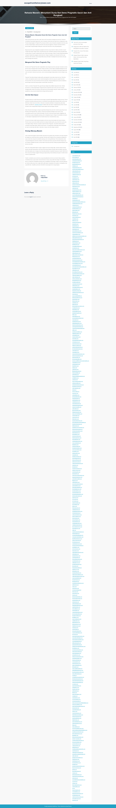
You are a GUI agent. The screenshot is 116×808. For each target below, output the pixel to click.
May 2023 (75, 137)
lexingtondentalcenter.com (77, 348)
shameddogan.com (76, 608)
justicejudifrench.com (76, 485)
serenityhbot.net (75, 629)
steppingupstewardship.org (77, 682)
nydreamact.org (75, 205)
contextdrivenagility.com (77, 478)
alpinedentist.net (75, 225)
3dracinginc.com (75, 419)
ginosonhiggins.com (76, 519)
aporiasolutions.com (76, 600)
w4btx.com (74, 330)
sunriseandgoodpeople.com (77, 535)
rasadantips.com (75, 177)
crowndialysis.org (75, 352)
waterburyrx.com (75, 569)
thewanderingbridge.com (77, 487)
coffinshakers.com (76, 482)
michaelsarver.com (76, 342)
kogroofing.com (75, 224)
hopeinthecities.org (76, 398)
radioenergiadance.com (77, 227)
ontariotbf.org (74, 198)
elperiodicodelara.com (76, 159)
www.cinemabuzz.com (76, 694)
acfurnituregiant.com (76, 172)
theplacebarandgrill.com (77, 567)
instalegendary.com (76, 200)
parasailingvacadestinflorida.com (78, 754)
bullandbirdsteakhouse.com (77, 670)
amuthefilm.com (75, 451)
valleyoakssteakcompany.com (78, 576)
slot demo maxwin (38, 104)
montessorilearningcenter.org (78, 740)
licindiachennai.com (76, 162)
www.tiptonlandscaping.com (77, 680)
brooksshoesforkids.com (77, 596)
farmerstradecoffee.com (77, 614)
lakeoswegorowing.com (77, 774)
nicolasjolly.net (75, 454)
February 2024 (76, 114)
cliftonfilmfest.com (76, 285)
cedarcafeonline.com (76, 171)
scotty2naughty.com (76, 472)
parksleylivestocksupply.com (78, 384)
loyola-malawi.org (75, 391)
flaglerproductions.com (76, 437)
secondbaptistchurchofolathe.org (78, 779)
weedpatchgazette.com (77, 313)
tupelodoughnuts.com (76, 321)
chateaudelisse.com (76, 234)
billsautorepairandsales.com (77, 737)
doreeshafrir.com (75, 473)
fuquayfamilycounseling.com (78, 776)
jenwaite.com (75, 764)
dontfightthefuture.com (76, 280)
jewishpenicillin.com (76, 357)
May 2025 (75, 79)
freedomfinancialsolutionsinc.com (78, 646)
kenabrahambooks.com (77, 448)
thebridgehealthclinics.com (77, 605)
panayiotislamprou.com (77, 230)
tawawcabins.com (75, 299)
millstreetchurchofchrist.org (77, 752)
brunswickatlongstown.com (77, 494)
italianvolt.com (75, 304)
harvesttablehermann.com (77, 263)
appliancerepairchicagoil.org (77, 196)
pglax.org (74, 530)
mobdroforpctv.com (76, 401)
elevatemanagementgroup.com (78, 766)
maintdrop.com (75, 218)
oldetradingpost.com (76, 253)
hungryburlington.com (76, 492)
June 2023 (76, 134)
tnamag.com (74, 595)
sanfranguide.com (75, 415)
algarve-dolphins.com (76, 516)
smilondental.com (75, 335)
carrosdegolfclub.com (76, 265)
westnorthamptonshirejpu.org (78, 239)
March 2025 (76, 84)
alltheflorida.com (75, 747)
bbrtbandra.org (75, 212)
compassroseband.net (76, 590)
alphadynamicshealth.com (77, 757)
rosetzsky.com (75, 465)
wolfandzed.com (75, 690)
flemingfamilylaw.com (76, 771)
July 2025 (75, 74)
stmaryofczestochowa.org (77, 484)
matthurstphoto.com (76, 745)
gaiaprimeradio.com (76, 502)
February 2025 (76, 87)
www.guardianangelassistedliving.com (79, 730)
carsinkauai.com (75, 750)
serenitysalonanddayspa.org (77, 169)
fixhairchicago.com (76, 579)
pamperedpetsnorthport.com (77, 318)
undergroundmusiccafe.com (77, 796)
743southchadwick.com (77, 275)
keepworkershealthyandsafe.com (78, 201)
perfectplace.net (75, 374)
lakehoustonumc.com (76, 624)
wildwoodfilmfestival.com (77, 237)
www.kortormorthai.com (77, 651)
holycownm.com (75, 550)
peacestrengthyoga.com (77, 644)
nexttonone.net (75, 627)
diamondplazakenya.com (77, 733)
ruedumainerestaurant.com (77, 463)
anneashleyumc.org (76, 655)
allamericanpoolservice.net (77, 355)
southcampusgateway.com (77, 232)
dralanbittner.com (75, 309)
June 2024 (76, 104)
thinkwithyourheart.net (76, 290)
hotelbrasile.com (75, 241)
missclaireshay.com (76, 155)
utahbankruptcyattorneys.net (78, 292)
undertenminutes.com (76, 174)
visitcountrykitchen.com (77, 514)
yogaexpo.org (75, 379)
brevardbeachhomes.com (77, 272)
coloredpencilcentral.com (77, 284)
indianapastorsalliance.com (77, 574)
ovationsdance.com (76, 364)
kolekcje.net (74, 367)
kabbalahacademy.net (76, 333)
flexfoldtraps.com (75, 648)
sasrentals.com (75, 338)
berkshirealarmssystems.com (78, 306)
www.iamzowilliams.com (77, 704)
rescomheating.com (76, 790)
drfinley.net (74, 769)
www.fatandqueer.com (76, 653)
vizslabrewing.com (76, 307)
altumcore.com (75, 591)
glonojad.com (75, 466)
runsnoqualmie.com (76, 661)
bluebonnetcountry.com (77, 213)
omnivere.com (75, 176)
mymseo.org (74, 781)
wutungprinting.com (76, 521)
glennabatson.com (76, 434)
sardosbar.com (75, 302)
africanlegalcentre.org (76, 458)
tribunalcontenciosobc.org (77, 429)
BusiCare (63, 806)
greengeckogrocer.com (76, 343)
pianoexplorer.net (75, 708)
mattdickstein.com (76, 620)
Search (75, 32)
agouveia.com (75, 778)
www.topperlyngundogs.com (77, 639)
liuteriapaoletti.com (76, 533)
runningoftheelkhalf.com (77, 641)
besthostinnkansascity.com (77, 793)
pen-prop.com (75, 634)
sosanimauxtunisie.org (76, 222)
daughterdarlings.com (76, 164)
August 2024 (76, 99)
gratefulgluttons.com (76, 400)
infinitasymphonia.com (76, 456)
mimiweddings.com (76, 791)
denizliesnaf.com (75, 581)
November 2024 (77, 94)
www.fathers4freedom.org (77, 637)
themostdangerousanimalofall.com (79, 422)
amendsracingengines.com (77, 649)
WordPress (55, 806)
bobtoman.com (75, 220)
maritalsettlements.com (77, 523)
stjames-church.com (76, 470)
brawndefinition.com (76, 439)
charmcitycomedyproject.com (78, 475)
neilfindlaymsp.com (76, 562)
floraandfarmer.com (76, 268)
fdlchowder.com (75, 667)
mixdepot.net (74, 696)
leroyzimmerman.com (76, 767)
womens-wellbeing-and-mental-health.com (80, 360)
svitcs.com (74, 586)
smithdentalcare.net (76, 795)
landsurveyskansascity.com (77, 656)
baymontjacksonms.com (77, 526)
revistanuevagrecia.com (77, 468)
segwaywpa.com (75, 602)
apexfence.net (75, 800)
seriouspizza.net (75, 588)
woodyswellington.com (76, 718)
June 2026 (76, 72)
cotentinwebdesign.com (77, 251)
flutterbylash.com (75, 759)
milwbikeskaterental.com (77, 525)
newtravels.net (75, 188)
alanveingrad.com (75, 518)
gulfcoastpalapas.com (76, 603)
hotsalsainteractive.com (77, 167)
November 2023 (77, 122)
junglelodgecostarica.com (77, 511)
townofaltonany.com (76, 528)
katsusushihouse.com (76, 460)
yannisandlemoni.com (76, 311)
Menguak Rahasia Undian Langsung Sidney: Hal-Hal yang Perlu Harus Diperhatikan (81, 57)
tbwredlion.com (75, 735)
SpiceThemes (69, 806)
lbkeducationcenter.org (76, 371)
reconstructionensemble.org (77, 545)
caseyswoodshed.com (76, 578)
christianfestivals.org (76, 513)
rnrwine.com (74, 773)
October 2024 (76, 97)
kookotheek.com (75, 229)
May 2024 (75, 107)
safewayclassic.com (76, 193)
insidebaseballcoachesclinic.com (78, 749)
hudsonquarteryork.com (77, 723)
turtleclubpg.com (75, 554)
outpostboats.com (75, 395)
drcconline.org (75, 566)
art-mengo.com (75, 501)
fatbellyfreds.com (75, 719)
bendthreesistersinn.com (77, 538)
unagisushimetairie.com (77, 207)
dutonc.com (74, 506)
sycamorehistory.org (76, 699)
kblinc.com (74, 314)
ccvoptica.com (75, 684)
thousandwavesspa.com (77, 559)
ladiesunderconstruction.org (77, 254)
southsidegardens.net (76, 709)
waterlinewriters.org (76, 607)
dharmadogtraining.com (77, 785)
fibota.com (74, 725)
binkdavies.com (75, 444)
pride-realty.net (75, 755)
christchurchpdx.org (76, 446)
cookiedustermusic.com (77, 543)
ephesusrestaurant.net (76, 716)
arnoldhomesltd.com (76, 282)
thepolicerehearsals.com (77, 424)
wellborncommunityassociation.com (79, 236)
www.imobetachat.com (76, 619)
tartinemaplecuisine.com (77, 496)
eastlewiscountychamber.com (78, 427)
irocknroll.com (75, 294)
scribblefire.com (75, 378)
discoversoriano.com (76, 410)
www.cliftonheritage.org (76, 673)
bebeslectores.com (76, 256)
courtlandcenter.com (76, 560)
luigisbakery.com (75, 687)
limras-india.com (75, 157)
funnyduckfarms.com (76, 762)
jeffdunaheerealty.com (76, 643)
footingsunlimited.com (76, 660)
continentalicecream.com (77, 441)
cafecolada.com (75, 408)
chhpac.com (74, 783)
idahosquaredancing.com (77, 297)
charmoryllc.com (75, 417)
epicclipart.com (75, 215)
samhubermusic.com (76, 798)
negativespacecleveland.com (78, 531)
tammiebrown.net (75, 504)
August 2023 (76, 129)
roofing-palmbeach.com (77, 278)
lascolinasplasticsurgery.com (78, 672)
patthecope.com (75, 584)
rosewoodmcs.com (76, 697)
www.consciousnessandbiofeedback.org (80, 702)
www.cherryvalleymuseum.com (78, 249)
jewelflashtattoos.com (76, 208)
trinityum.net (74, 711)
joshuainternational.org (76, 631)
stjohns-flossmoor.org (76, 540)
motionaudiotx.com (76, 786)
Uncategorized (37, 32)
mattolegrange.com (76, 509)
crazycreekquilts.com (76, 443)
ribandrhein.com (75, 366)
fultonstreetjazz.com (76, 242)
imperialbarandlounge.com (77, 287)
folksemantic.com (75, 301)
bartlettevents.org (75, 244)
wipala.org (74, 389)
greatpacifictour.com (76, 555)
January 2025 (76, 89)
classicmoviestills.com (76, 407)
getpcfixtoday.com (76, 210)
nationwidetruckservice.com (77, 552)
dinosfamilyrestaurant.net (77, 260)
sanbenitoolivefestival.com (77, 405)
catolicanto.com (75, 369)
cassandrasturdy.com (76, 403)
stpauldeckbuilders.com (77, 658)
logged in (31, 196)
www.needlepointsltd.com (77, 668)
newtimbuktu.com (75, 179)
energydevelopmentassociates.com (79, 266)
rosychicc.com (75, 393)
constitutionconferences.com (78, 583)
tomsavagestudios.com (77, 359)
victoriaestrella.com (76, 557)
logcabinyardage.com (76, 615)
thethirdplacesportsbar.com (77, 714)
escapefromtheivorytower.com (37, 3)
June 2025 (76, 77)
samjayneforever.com (76, 743)
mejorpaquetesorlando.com (77, 326)
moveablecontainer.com (77, 246)
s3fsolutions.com (75, 270)
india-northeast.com (76, 277)
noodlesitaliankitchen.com (77, 203)
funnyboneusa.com (76, 542)
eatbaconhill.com (75, 183)
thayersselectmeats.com (77, 598)
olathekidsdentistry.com (77, 323)
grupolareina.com (75, 248)
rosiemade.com (75, 319)
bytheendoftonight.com (76, 396)
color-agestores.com (76, 388)
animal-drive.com (75, 593)
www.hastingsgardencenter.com (78, 706)
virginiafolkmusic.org (76, 362)
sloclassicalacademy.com (77, 431)
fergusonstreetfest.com (76, 742)
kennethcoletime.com (76, 490)
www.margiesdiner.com (77, 665)
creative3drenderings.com (77, 612)
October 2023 (76, 124)
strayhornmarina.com (76, 436)
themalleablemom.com (76, 489)
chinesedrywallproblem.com (77, 537)
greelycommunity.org (76, 461)
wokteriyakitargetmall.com (77, 347)
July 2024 (75, 102)
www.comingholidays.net (77, 413)
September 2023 (77, 127)
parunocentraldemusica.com (78, 728)
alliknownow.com (75, 425)
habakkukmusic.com (76, 625)
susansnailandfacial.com (77, 632)
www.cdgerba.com (76, 726)
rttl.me (73, 788)
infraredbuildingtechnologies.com (78, 261)
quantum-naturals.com (76, 738)
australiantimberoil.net (76, 258)
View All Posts (44, 181)
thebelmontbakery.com (76, 191)
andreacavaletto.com (76, 383)
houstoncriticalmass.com (77, 420)
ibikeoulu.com (75, 480)
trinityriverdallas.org (76, 372)
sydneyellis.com (75, 350)
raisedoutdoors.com (76, 289)
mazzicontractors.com (76, 713)
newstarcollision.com (76, 336)
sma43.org (74, 675)
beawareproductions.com (77, 477)
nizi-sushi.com (75, 499)
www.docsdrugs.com (76, 663)
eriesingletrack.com (76, 316)
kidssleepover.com (76, 186)
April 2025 (75, 82)
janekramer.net (75, 497)
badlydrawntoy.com (76, 622)
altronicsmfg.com (75, 181)
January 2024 (76, 117)
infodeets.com (75, 165)
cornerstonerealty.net (76, 701)
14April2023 (29, 32)
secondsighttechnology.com (77, 340)
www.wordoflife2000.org (77, 295)
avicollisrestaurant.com (76, 564)
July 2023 (75, 132)
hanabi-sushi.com (75, 689)
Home (90, 3)
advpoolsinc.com (75, 571)
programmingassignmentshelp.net (79, 184)
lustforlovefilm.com (76, 453)
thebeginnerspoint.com (76, 412)
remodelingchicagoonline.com (78, 677)
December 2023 (77, 119)
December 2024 (77, 92)
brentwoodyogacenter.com (77, 678)
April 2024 (75, 109)
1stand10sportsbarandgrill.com (78, 328)
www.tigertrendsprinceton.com (78, 636)
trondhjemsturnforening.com (77, 731)
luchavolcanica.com (76, 549)
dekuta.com (74, 692)
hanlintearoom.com (76, 761)
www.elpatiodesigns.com (77, 721)
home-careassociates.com (77, 381)
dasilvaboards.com (76, 432)
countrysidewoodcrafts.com (77, 195)
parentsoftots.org (75, 610)
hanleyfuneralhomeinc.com (77, 325)
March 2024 (76, 112)
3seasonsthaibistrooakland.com (78, 376)
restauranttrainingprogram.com (78, 354)
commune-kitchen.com (76, 449)
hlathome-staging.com (76, 345)
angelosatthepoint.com (76, 572)
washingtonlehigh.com (76, 685)
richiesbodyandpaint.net (77, 160)
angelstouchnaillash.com (77, 331)
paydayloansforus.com (76, 189)
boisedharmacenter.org (76, 386)
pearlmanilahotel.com (76, 217)
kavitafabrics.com (75, 547)
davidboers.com (75, 617)
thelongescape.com (76, 507)
